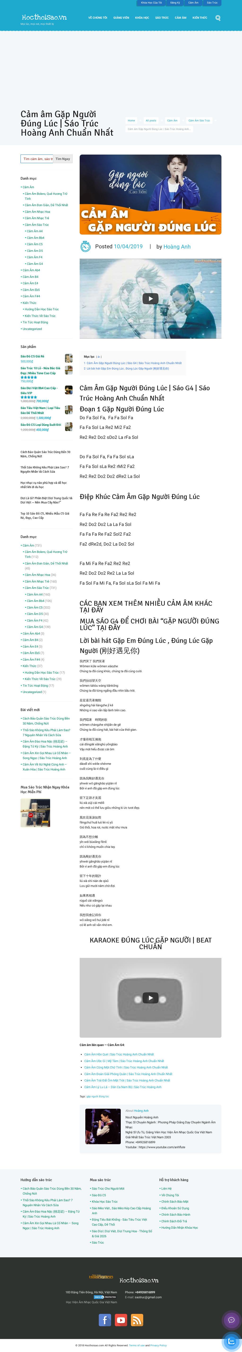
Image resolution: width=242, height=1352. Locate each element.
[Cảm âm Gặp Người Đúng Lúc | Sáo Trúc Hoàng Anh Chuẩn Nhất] (150, 195)
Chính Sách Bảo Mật (174, 1201)
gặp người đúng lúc (97, 1096)
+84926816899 (145, 1292)
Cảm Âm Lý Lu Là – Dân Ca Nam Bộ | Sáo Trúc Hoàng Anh (122, 1087)
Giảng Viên (121, 17)
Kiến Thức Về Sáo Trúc (40, 316)
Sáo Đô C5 (99, 1195)
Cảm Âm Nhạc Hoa (37, 211)
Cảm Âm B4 (30, 277)
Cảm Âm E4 (30, 283)
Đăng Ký (175, 2)
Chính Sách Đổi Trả (174, 1221)
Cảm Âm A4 (35, 231)
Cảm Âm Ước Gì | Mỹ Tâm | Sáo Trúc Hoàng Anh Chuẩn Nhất (124, 1061)
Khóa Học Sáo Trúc (105, 1201)
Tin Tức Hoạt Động (35, 322)
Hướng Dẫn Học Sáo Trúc (42, 309)
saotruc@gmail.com (148, 1297)
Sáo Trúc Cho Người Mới (108, 1188)
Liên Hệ (166, 1188)
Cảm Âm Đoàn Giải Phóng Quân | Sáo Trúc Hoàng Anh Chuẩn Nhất (128, 1074)
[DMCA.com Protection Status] (105, 1297)
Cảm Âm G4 (35, 264)
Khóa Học (142, 17)
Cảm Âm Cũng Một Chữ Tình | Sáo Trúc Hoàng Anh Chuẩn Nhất (126, 1067)
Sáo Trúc (212, 2)
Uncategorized (32, 329)
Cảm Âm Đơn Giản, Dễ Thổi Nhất (46, 205)
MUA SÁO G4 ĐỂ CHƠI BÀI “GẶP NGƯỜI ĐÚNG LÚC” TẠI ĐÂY (149, 624)
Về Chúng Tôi (97, 17)
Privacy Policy (158, 1345)
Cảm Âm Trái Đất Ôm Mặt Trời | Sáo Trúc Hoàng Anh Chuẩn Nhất (127, 1080)
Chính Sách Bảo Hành (175, 1214)
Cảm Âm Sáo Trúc (199, 120)
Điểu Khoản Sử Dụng (175, 1208)
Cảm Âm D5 (35, 251)
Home (131, 120)
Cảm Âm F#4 (31, 296)
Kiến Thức (200, 17)
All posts (151, 120)
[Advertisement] (121, 66)
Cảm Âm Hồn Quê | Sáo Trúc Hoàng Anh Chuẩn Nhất (119, 1054)
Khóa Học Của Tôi (151, 2)
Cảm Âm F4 (34, 257)
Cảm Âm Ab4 (31, 270)
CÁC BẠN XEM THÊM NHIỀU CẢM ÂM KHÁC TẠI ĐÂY (146, 606)
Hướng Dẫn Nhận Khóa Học (179, 1227)
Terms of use (137, 1345)
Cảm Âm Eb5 (31, 290)
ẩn (99, 356)
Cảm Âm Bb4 (35, 238)
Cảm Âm (193, 2)
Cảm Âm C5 (35, 244)
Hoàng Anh (177, 247)
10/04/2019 (128, 246)
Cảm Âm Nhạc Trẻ (37, 218)
